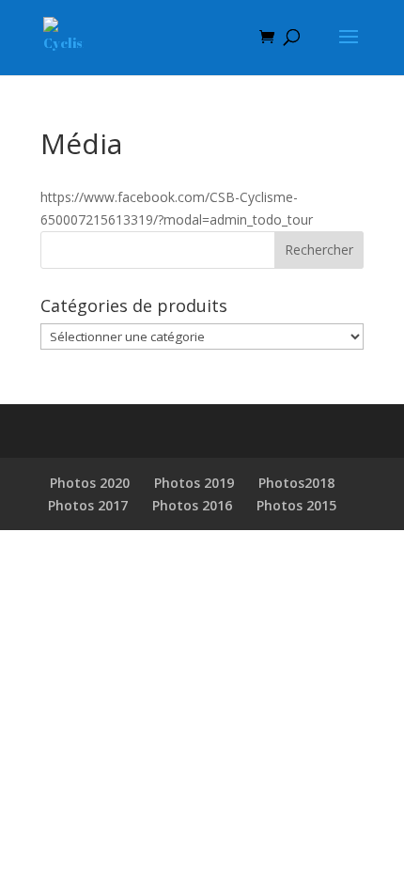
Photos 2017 (88, 505)
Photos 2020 (90, 483)
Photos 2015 (296, 505)
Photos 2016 (192, 505)
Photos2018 (296, 483)
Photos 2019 (194, 483)
